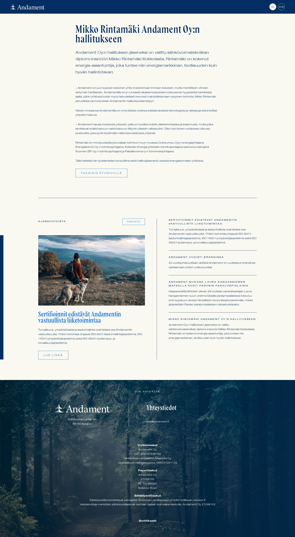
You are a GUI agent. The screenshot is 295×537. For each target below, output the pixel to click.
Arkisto (134, 222)
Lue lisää (53, 355)
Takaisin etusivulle (101, 173)
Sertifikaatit (147, 521)
